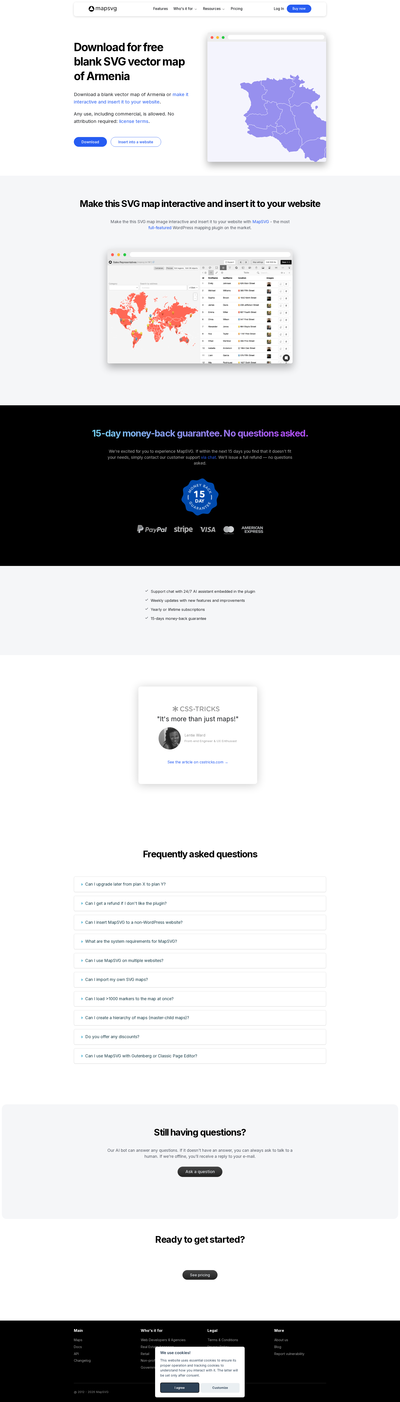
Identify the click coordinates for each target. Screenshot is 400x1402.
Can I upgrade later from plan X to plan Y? (125, 884)
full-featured (160, 227)
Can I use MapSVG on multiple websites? (124, 960)
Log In (279, 8)
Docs (78, 1347)
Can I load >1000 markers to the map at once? (129, 998)
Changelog (82, 1360)
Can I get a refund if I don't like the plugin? (126, 903)
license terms (133, 121)
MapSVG (260, 221)
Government (150, 1367)
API (76, 1354)
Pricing (237, 8)
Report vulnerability (289, 1354)
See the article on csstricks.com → (197, 762)
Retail (145, 1354)
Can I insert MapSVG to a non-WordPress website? (134, 922)
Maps (78, 1340)
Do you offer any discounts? (112, 1036)
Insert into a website (135, 142)
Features (160, 8)
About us (281, 1340)
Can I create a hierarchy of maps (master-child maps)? (137, 1017)
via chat (208, 457)
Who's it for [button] (183, 8)
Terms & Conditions (222, 1340)
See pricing (200, 1275)
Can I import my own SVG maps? (116, 979)
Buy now (299, 8)
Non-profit (149, 1360)
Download (90, 142)
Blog (277, 1347)
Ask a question (200, 1171)
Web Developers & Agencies (163, 1340)
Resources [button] (212, 8)
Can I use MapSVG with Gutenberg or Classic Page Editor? (141, 1055)
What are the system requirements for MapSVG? (131, 941)
